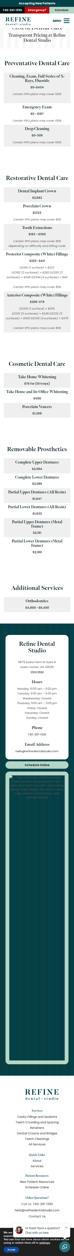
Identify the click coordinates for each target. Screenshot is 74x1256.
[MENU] (66, 21)
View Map (37, 672)
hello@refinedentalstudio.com (37, 751)
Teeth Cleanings (37, 1139)
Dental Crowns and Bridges (37, 1133)
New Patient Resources (37, 1182)
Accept (11, 1249)
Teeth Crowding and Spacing (37, 1122)
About (37, 1161)
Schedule (61, 10)
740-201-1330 (12, 10)
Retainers (37, 1128)
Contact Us (37, 1216)
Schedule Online (37, 765)
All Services (37, 1144)
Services (37, 1166)
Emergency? (37, 10)
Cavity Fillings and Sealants (37, 1117)
